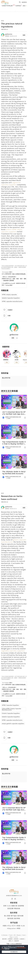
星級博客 (21, 906)
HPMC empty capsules (9, 294)
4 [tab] (17, 11)
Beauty (19, 935)
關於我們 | (5, 939)
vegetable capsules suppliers (13, 651)
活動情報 (11, 280)
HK (15, 935)
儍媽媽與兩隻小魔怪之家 (6, 359)
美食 (17, 278)
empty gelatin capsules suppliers (13, 723)
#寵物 (5, 926)
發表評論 (6, 378)
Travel (11, 935)
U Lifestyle (5, 935)
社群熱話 (18, 6)
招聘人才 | (12, 941)
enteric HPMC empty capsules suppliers (11, 230)
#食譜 (18, 926)
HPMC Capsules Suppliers (10, 705)
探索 (4, 906)
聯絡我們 (17, 941)
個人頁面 (7, 916)
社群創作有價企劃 (7, 6)
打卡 (10, 278)
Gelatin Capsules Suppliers (11, 298)
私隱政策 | (23, 939)
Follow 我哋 (9, 285)
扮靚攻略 (5, 280)
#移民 (18, 928)
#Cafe (23, 926)
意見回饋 (10, 908)
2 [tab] (13, 11)
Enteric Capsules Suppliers (11, 713)
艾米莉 (16, 359)
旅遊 (14, 278)
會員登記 (24, 2)
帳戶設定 (14, 916)
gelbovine (8, 34)
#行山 (9, 926)
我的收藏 (20, 916)
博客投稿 (17, 908)
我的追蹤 (10, 918)
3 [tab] (15, 11)
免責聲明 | (11, 939)
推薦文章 (14, 906)
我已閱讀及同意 (14, 951)
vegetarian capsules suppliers (11, 183)
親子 (21, 278)
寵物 (25, 278)
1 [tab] (10, 11)
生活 (2, 20)
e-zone (16, 937)
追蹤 (24, 35)
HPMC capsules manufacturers (12, 301)
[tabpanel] (14, 9)
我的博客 (17, 918)
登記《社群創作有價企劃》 (19, 274)
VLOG (9, 906)
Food (24, 935)
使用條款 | (17, 939)
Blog (12, 937)
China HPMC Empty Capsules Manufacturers (11, 709)
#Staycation (11, 928)
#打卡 (14, 926)
